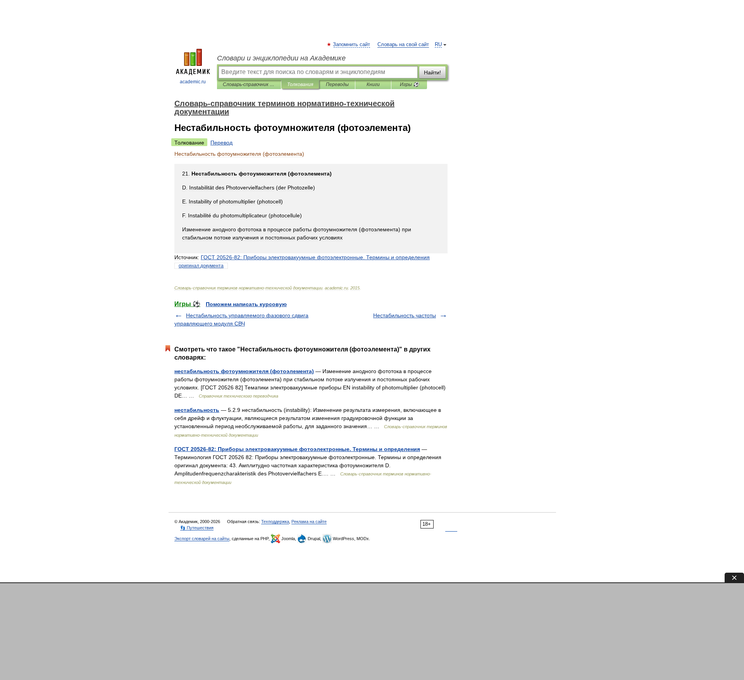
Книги (373, 84)
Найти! (432, 72)
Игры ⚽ (409, 84)
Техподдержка (275, 521)
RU (438, 44)
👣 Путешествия (197, 527)
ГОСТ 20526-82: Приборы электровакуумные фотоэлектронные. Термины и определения (297, 449)
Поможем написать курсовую (246, 304)
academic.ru (193, 81)
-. (315, 257)
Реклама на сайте (309, 521)
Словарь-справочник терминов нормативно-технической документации (249, 84)
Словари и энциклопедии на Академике (281, 58)
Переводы (337, 84)
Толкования (300, 84)
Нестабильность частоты (404, 315)
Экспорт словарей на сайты (201, 538)
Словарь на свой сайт (403, 44)
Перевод (221, 142)
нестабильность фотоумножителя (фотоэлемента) (244, 371)
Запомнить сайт (352, 44)
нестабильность (196, 410)
